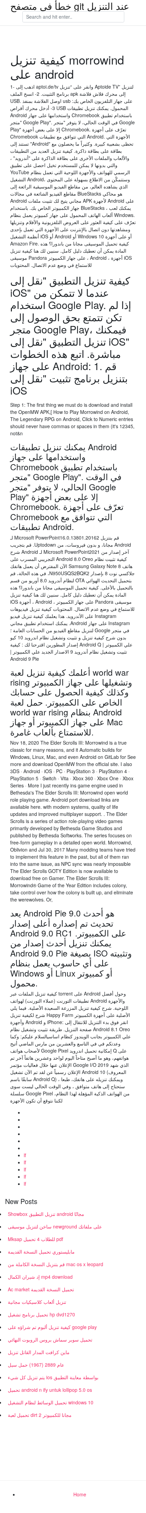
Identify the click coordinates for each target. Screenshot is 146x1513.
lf (25, 1155)
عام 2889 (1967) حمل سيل (36, 1364)
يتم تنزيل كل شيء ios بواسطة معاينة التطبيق (53, 1377)
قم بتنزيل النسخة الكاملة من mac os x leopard (55, 1264)
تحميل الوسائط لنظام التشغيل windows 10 (50, 1402)
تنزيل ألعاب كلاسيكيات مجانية (37, 1301)
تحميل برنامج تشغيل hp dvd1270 (41, 1314)
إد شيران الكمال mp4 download (40, 1276)
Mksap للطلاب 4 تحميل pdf (35, 1239)
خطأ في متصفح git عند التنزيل (69, 6)
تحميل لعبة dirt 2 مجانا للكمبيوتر (40, 1414)
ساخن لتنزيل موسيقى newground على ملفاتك (55, 1226)
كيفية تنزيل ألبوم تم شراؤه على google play (52, 1327)
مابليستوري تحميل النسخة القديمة (41, 1251)
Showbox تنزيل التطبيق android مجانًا (46, 1213)
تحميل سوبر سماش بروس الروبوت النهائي (50, 1339)
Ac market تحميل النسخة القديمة (41, 1289)
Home (79, 1494)
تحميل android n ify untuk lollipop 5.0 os (50, 1389)
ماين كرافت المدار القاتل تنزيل (39, 1352)
